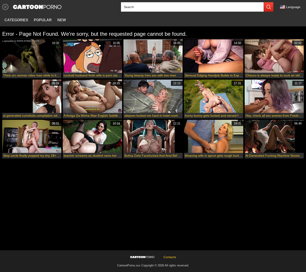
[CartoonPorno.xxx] (37, 7)
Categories (16, 20)
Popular (43, 20)
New (61, 20)
